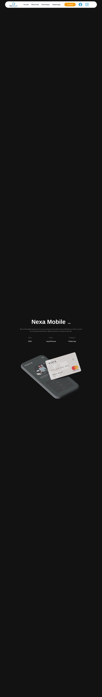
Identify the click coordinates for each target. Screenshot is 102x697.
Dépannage (56, 4)
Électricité (35, 4)
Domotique (46, 4)
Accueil (26, 4)
